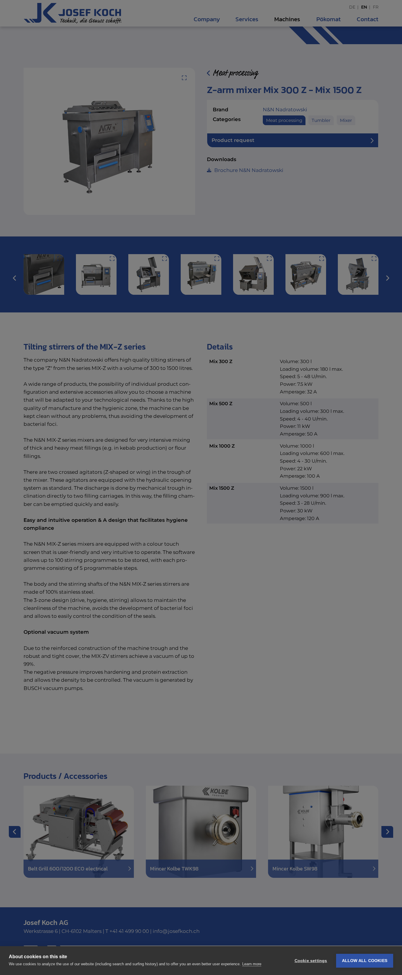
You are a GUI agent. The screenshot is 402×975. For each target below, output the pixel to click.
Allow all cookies (364, 961)
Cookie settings (311, 961)
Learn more (251, 964)
